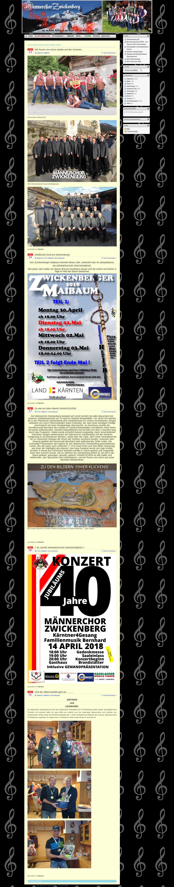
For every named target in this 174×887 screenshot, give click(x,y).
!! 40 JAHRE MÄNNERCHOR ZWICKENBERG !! (59, 547)
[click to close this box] (148, 36)
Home (30, 36)
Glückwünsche (132, 89)
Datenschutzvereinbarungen (38, 39)
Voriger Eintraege (36, 881)
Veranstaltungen (59, 258)
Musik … (79, 36)
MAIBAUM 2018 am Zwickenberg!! (52, 254)
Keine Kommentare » (109, 53)
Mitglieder (70, 36)
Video (129, 103)
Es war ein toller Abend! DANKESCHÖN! (55, 408)
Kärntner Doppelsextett (135, 52)
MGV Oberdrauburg (133, 59)
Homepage (130, 91)
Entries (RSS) (51, 885)
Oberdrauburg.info (133, 39)
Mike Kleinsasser (41, 885)
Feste (45, 258)
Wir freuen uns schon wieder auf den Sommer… (59, 49)
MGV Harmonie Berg (134, 61)
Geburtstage (131, 86)
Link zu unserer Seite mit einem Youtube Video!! (44, 45)
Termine (129, 98)
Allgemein (40, 53)
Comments (132, 131)
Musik (129, 96)
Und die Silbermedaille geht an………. (54, 692)
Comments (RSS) (63, 885)
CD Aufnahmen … (58, 36)
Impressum (106, 36)
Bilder (129, 81)
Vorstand (96, 36)
